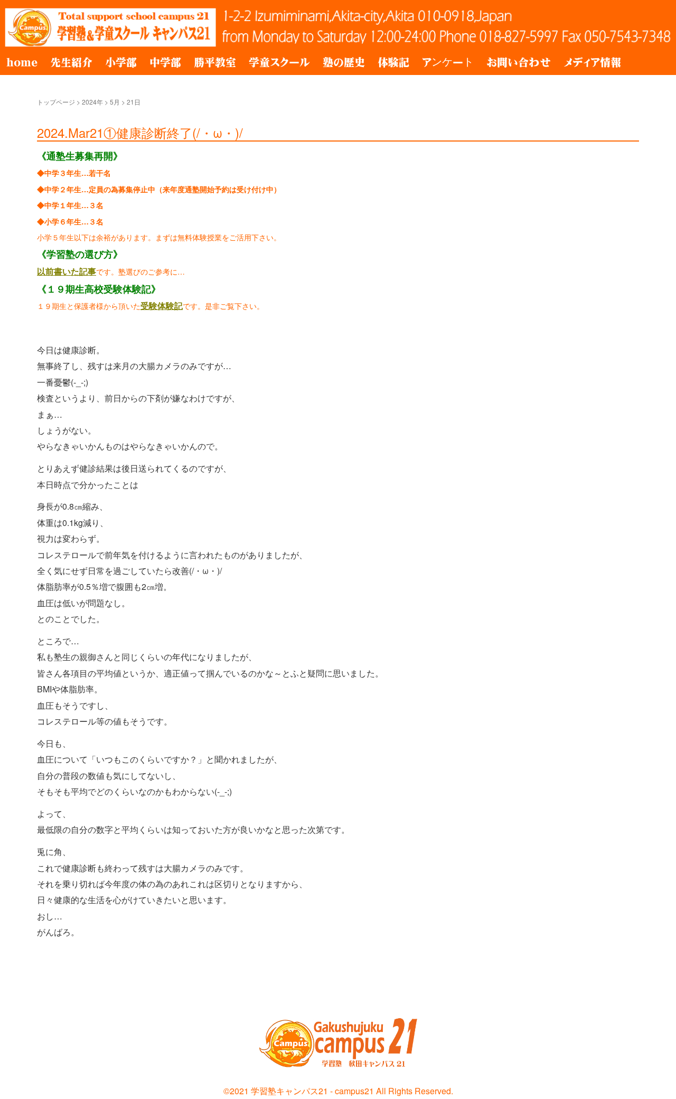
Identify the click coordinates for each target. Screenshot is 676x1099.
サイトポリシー (57, 990)
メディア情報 (592, 62)
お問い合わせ (518, 62)
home (21, 62)
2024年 (92, 101)
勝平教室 (215, 62)
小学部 (121, 62)
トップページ (56, 101)
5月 (115, 101)
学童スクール (279, 62)
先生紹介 (71, 62)
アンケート (448, 62)
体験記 (393, 62)
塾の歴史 (344, 62)
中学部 (165, 62)
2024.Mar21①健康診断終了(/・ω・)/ (140, 132)
